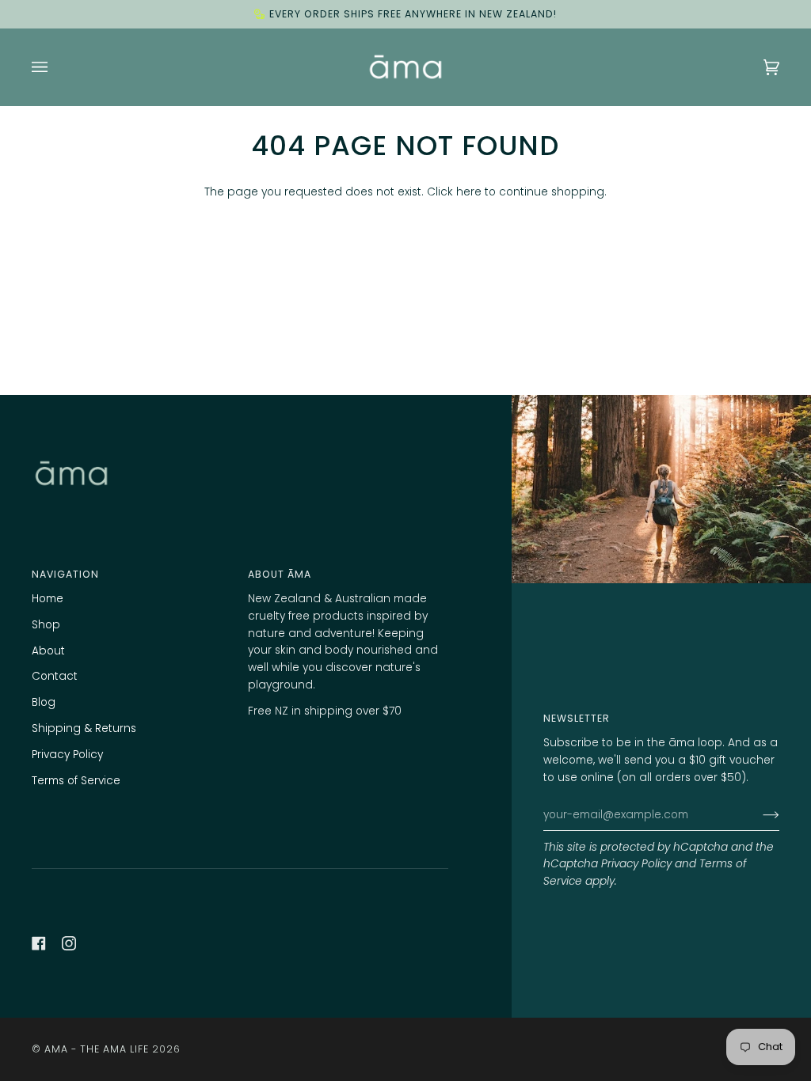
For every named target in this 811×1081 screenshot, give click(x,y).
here (469, 191)
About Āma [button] (279, 574)
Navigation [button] (65, 574)
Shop (46, 624)
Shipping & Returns (84, 728)
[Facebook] (39, 943)
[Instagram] (69, 943)
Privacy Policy (636, 863)
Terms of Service (76, 780)
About (48, 650)
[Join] (758, 815)
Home (47, 598)
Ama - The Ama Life (96, 1049)
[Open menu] (55, 66)
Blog (43, 702)
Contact (55, 676)
